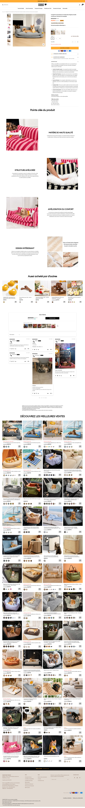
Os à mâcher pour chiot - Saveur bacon (25, 298)
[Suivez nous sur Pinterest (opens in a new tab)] (80, 777)
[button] (53, 18)
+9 (75, 503)
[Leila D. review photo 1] (65, 356)
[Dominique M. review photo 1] (42, 371)
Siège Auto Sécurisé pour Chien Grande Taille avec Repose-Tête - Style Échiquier (11, 585)
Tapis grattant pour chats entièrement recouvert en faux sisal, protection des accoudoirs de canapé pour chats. (51, 556)
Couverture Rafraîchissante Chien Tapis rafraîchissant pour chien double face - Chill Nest (52, 528)
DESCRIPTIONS (54, 61)
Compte (39, 778)
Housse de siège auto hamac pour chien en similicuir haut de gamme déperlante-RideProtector (11, 642)
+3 (14, 475)
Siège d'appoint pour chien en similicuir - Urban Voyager (73, 585)
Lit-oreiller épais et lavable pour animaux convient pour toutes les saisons (32, 614)
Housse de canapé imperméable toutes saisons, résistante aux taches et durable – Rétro (72, 642)
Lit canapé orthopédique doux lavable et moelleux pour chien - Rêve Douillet (53, 585)
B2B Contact (27, 787)
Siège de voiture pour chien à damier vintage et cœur (52, 699)
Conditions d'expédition (29, 778)
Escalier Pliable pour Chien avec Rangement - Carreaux (58, 298)
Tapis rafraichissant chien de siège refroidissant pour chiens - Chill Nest (71, 528)
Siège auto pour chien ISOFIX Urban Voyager (32, 498)
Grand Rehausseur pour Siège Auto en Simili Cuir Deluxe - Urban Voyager (52, 642)
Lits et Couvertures (29, 8)
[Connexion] (79, 4)
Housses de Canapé (57, 8)
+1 (55, 503)
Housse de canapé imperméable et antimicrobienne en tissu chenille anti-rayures (52, 613)
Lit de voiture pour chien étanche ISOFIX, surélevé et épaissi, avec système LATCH (31, 528)
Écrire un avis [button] (52, 318)
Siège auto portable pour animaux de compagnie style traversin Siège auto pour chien (11, 613)
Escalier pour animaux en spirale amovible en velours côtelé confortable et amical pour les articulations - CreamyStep (73, 728)
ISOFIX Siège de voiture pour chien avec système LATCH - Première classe (71, 499)
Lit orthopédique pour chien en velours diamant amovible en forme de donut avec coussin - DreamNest (12, 671)
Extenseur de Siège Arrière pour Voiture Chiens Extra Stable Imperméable (52, 728)
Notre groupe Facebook (29, 785)
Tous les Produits (21, 8)
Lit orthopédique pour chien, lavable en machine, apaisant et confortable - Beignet (12, 471)
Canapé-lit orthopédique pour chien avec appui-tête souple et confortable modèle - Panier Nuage (12, 700)
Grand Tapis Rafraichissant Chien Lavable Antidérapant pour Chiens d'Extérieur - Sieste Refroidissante (12, 528)
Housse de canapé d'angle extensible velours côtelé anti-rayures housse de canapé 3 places (73, 470)
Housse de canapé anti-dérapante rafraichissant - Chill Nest (30, 699)
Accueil (3, 11)
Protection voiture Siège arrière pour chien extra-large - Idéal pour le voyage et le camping (11, 728)
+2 (75, 589)
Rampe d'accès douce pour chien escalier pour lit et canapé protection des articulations (73, 757)
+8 (55, 675)
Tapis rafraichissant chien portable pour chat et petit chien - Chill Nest (32, 471)
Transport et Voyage (38, 8)
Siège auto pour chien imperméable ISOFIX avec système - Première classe (52, 499)
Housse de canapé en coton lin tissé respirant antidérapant (72, 699)
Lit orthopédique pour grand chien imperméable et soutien (12, 442)
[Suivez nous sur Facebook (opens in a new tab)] (74, 777)
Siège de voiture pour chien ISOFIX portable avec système (52, 470)
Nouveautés (65, 8)
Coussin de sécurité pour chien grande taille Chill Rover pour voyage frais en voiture (11, 556)
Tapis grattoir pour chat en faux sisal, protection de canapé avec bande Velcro (72, 556)
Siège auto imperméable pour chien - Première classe (72, 613)
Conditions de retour (29, 780)
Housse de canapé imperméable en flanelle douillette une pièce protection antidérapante (32, 671)
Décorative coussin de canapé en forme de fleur (74, 298)
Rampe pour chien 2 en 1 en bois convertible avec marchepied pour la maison (32, 728)
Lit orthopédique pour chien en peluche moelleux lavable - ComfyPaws (32, 642)
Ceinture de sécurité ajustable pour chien (51, 756)
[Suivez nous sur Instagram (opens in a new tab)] (77, 777)
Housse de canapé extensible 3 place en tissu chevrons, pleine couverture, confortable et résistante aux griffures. (11, 499)
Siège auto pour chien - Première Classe (51, 670)
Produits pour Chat (47, 8)
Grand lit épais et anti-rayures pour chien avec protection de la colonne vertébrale (32, 585)
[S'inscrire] (67, 779)
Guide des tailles (75, 36)
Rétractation (27, 782)
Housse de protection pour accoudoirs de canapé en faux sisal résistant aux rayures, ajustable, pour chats (32, 556)
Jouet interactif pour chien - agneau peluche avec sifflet (42, 298)
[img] (12, 339)
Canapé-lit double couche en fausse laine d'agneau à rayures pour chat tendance (11, 757)
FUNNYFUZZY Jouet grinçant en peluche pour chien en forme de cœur (9, 298)
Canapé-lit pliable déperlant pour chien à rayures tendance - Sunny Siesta (53, 442)
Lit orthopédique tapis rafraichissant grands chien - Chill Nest (32, 442)
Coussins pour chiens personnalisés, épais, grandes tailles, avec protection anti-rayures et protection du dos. (73, 671)
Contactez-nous (46, 768)
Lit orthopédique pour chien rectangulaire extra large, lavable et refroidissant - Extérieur (73, 442)
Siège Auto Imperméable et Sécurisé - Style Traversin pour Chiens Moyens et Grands (32, 757)
